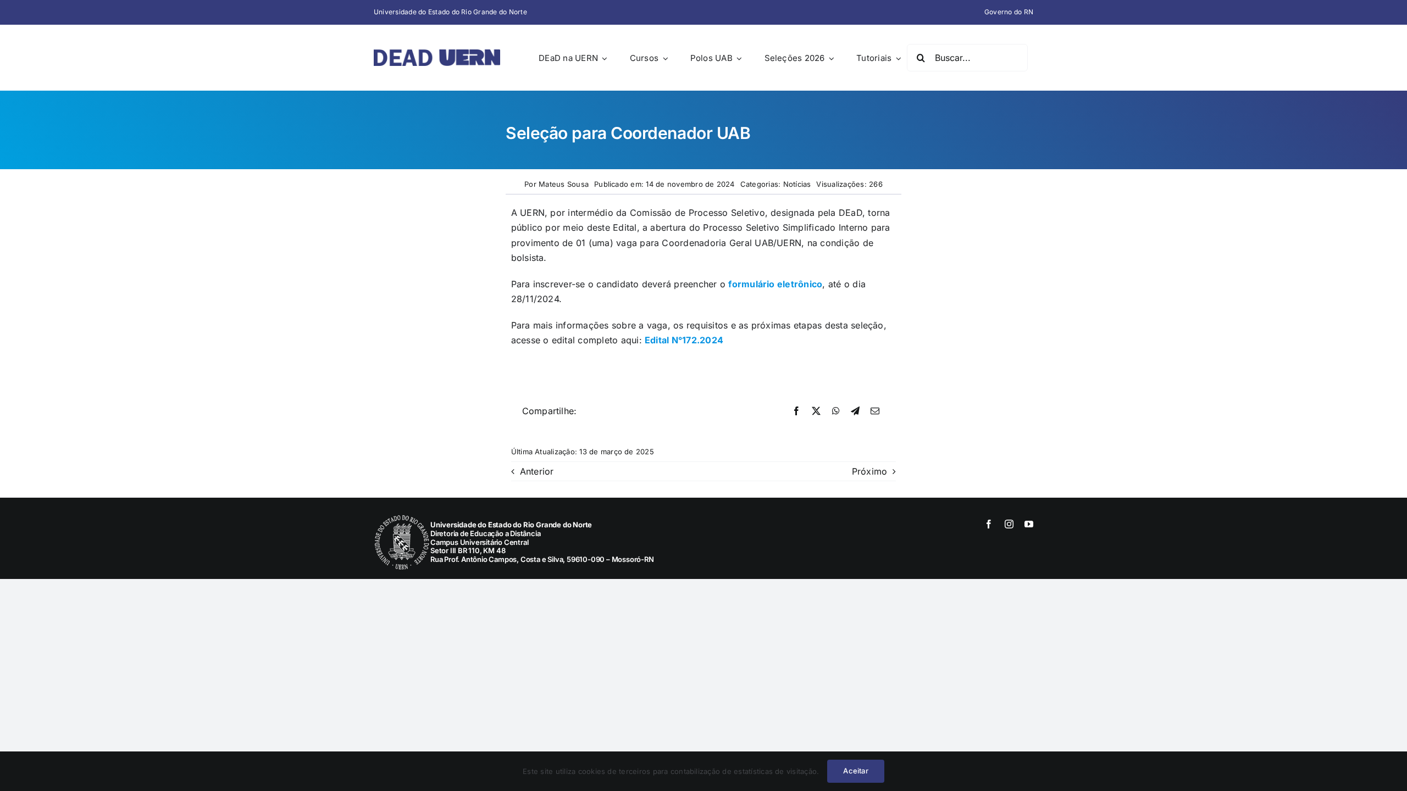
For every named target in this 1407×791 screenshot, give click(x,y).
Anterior (537, 471)
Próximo (870, 471)
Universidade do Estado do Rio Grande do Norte (450, 12)
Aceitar (855, 770)
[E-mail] (875, 411)
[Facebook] (796, 411)
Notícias (797, 184)
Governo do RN (1008, 12)
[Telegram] (855, 411)
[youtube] (1028, 524)
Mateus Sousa (564, 184)
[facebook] (988, 524)
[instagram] (1009, 524)
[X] (816, 411)
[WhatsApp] (836, 411)
